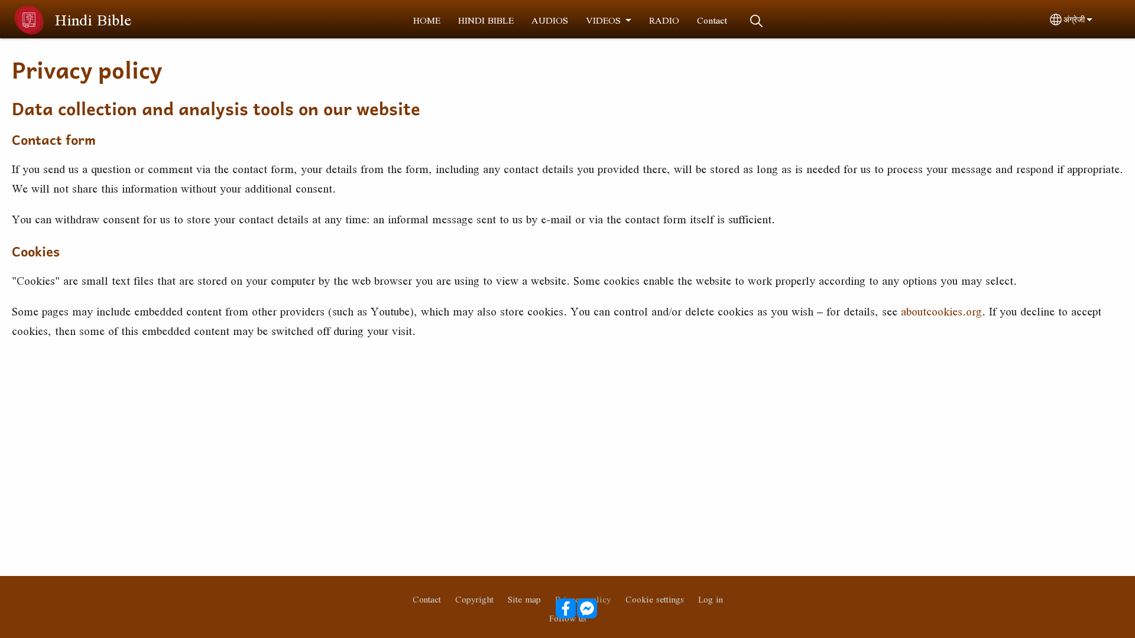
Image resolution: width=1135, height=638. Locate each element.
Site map (524, 599)
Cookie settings (654, 599)
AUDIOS (549, 20)
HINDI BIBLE (486, 20)
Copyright (474, 599)
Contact (712, 20)
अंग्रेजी (1074, 19)
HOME (426, 20)
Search (756, 21)
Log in (710, 599)
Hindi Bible (93, 19)
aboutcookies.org (941, 311)
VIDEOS (603, 20)
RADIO (664, 20)
